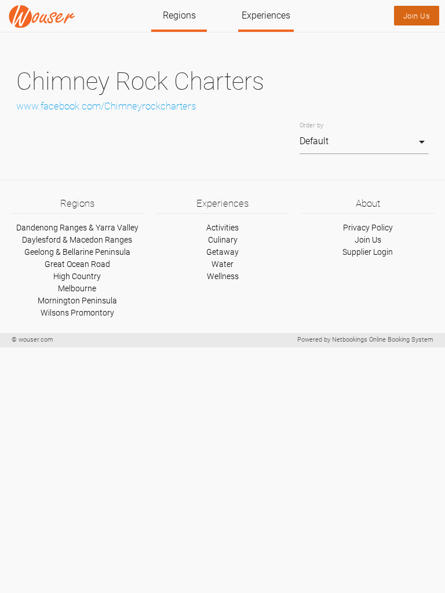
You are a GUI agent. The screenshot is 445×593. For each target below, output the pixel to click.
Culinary (223, 239)
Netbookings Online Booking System (382, 339)
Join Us (417, 16)
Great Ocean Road (77, 264)
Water (222, 264)
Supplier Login (367, 252)
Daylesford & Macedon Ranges (77, 239)
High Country (77, 276)
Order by (311, 125)
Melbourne (77, 288)
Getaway (222, 252)
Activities (222, 227)
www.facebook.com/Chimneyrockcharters (106, 106)
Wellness (223, 276)
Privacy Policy (368, 227)
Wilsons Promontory (77, 312)
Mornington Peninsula (77, 300)
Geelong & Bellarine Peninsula (77, 252)
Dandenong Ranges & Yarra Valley (77, 227)
